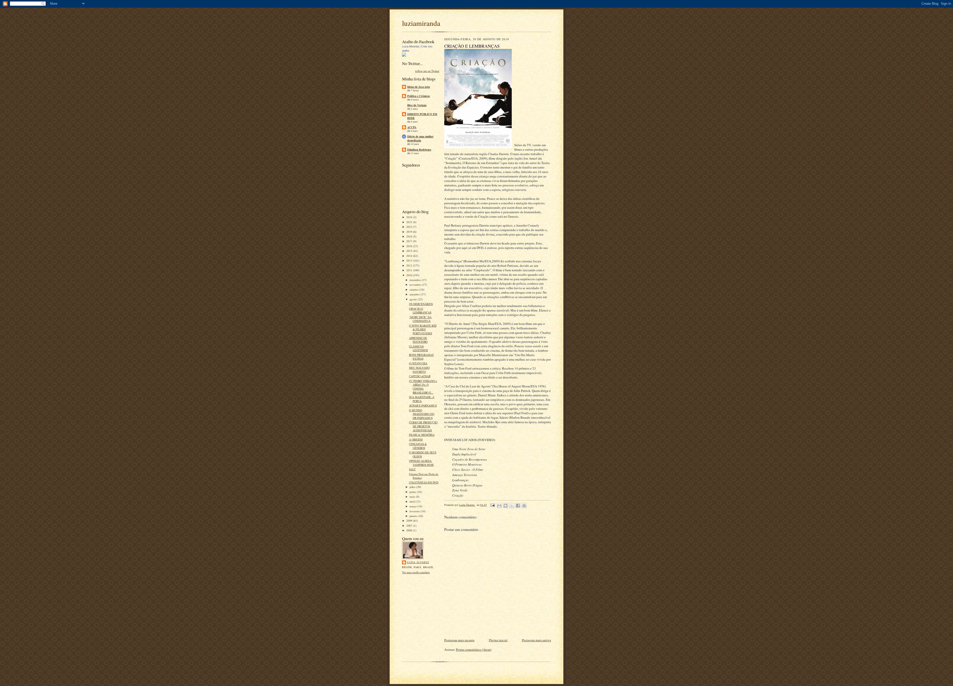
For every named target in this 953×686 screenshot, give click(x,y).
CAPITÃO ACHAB (419, 376)
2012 (409, 265)
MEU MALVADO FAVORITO (419, 370)
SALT (412, 469)
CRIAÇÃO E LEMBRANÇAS (420, 310)
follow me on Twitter (427, 71)
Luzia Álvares (418, 562)
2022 (409, 227)
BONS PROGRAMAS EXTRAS (421, 357)
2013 (409, 260)
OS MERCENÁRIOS (421, 304)
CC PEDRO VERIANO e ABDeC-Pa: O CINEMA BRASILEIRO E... (423, 386)
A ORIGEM (416, 439)
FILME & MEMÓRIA (422, 435)
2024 (409, 217)
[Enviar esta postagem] (492, 505)
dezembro (415, 280)
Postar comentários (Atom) (473, 649)
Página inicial (498, 640)
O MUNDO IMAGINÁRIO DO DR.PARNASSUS (421, 414)
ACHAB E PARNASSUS (423, 405)
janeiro (413, 516)
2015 (409, 251)
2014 (409, 256)
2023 (409, 222)
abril (412, 501)
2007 (409, 525)
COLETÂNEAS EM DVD (423, 482)
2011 (409, 270)
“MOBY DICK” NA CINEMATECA (420, 319)
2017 (409, 241)
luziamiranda (421, 23)
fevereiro (415, 511)
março (413, 506)
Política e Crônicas (418, 96)
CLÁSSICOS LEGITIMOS (418, 348)
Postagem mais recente (459, 640)
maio (412, 496)
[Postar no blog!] (505, 505)
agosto (413, 299)
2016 (409, 246)
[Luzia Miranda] (404, 55)
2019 (409, 232)
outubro (414, 289)
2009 (409, 520)
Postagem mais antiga (536, 640)
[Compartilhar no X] (511, 505)
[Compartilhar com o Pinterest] (524, 505)
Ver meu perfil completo (416, 572)
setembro (415, 294)
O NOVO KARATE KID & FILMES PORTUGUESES (423, 329)
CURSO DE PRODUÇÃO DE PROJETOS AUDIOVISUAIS (423, 426)
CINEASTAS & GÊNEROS (418, 446)
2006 (409, 530)
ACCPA (411, 127)
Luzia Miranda (410, 46)
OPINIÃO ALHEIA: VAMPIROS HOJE (421, 463)
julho (412, 487)
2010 (409, 275)
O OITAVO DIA (418, 363)
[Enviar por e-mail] (499, 505)
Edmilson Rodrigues (419, 150)
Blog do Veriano (417, 105)
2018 (409, 236)
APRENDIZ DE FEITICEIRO (418, 340)
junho (413, 492)
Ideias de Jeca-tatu (418, 87)
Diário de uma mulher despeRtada (420, 138)
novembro (415, 284)
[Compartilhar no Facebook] (517, 505)
